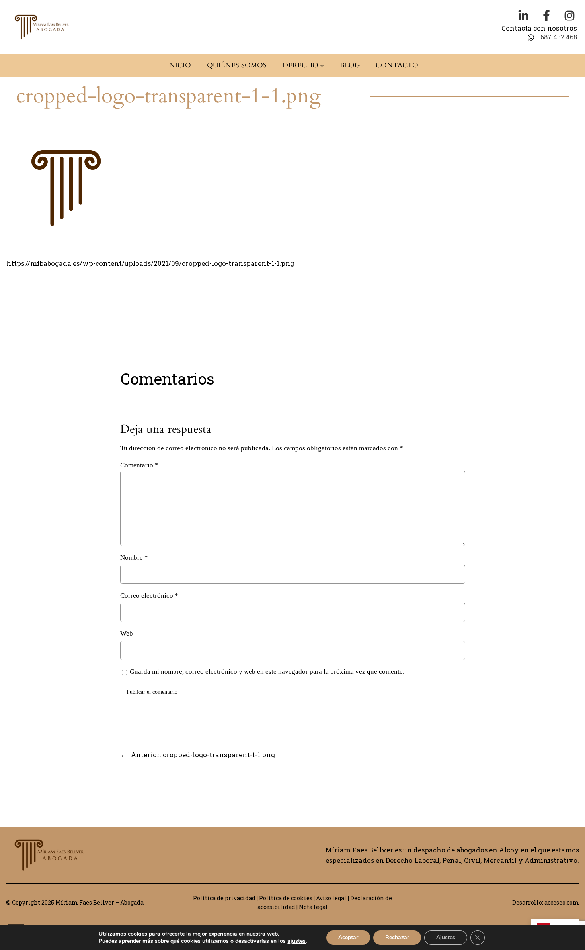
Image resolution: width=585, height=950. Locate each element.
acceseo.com (561, 902)
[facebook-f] (546, 15)
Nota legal (313, 907)
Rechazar (397, 937)
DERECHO (300, 65)
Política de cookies (285, 898)
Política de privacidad (224, 898)
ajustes (296, 941)
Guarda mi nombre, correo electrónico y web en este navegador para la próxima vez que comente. (267, 671)
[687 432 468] (552, 37)
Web (126, 633)
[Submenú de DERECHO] (322, 65)
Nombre (134, 557)
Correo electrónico (149, 595)
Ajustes (445, 937)
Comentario (139, 465)
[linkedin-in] (523, 15)
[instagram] (569, 15)
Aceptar (348, 937)
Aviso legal (331, 898)
